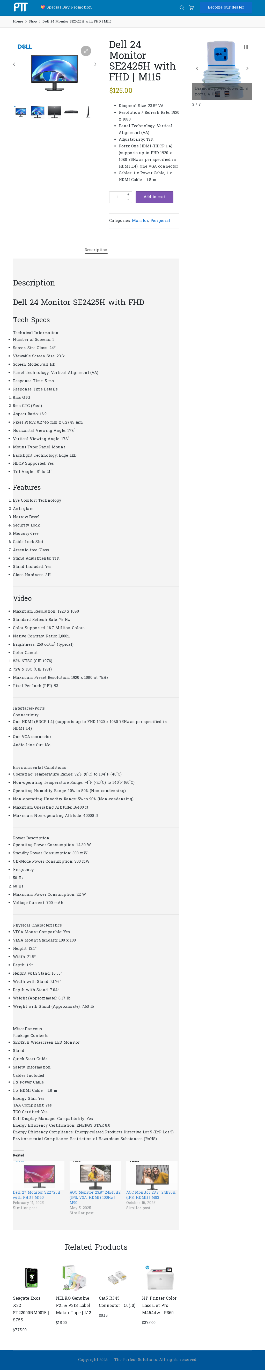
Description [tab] (96, 250)
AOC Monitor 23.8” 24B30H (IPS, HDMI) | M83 (151, 1195)
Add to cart (154, 197)
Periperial (160, 221)
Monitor (140, 221)
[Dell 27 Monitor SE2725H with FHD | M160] (38, 1175)
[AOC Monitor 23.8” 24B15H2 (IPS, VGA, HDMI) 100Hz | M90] (95, 1175)
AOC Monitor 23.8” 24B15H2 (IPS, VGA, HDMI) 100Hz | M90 (95, 1198)
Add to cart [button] (31, 1290)
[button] (226, 7)
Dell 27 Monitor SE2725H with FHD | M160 (37, 1195)
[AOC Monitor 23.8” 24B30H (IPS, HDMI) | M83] (152, 1175)
